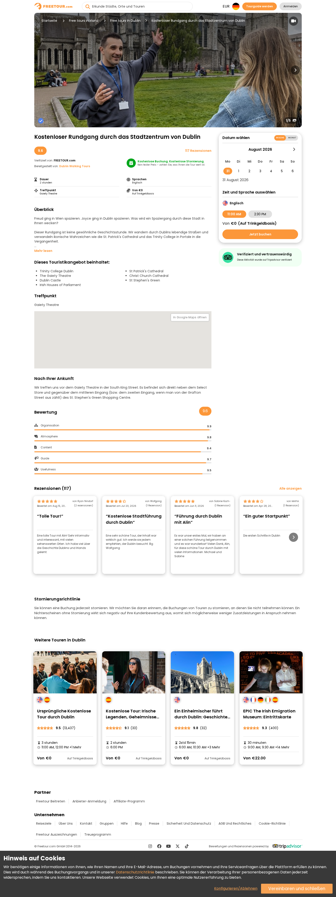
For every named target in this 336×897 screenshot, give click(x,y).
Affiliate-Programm (129, 801)
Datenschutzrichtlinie (135, 872)
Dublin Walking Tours (74, 166)
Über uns (66, 823)
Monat (292, 137)
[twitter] (177, 846)
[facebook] (159, 846)
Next (295, 70)
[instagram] (150, 846)
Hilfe (124, 823)
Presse (154, 823)
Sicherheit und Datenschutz (189, 823)
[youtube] (168, 846)
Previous (40, 70)
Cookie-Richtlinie (272, 823)
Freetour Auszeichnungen (56, 834)
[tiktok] (186, 846)
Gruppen (107, 823)
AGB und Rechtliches (235, 823)
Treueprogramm (97, 834)
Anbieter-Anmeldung (89, 801)
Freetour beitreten (50, 801)
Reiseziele (43, 823)
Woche (280, 137)
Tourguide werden (259, 6)
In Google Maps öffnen (190, 317)
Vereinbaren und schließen (296, 889)
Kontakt (86, 823)
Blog (138, 823)
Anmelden (290, 6)
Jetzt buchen (260, 234)
